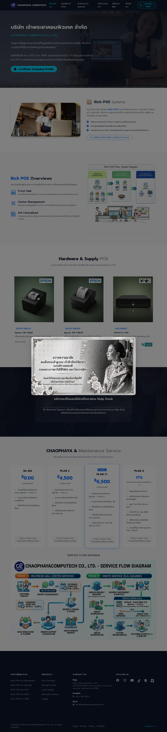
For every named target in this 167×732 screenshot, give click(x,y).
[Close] (131, 341)
